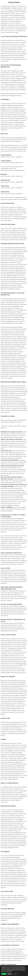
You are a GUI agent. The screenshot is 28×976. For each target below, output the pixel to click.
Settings (15, 973)
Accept (4, 973)
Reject (9, 973)
